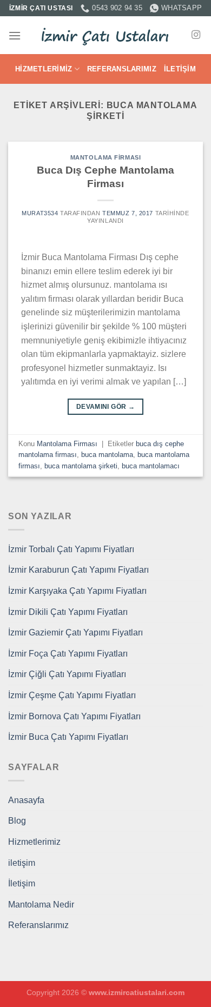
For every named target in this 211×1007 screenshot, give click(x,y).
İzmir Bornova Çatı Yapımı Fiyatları (74, 716)
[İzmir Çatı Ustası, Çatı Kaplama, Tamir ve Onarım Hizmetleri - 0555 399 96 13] (105, 36)
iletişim (21, 862)
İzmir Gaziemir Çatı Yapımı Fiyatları (75, 632)
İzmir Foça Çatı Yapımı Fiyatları (68, 653)
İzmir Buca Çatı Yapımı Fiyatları (68, 736)
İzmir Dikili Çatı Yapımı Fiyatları (68, 612)
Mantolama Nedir (41, 904)
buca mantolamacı (151, 466)
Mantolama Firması (105, 157)
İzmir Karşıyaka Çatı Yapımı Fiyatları (77, 590)
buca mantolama (107, 455)
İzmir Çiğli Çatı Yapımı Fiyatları (67, 674)
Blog (17, 820)
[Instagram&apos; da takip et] (196, 35)
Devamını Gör (105, 406)
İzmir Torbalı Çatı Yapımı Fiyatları (71, 549)
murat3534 (40, 213)
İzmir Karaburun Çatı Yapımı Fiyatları (78, 569)
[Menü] (14, 35)
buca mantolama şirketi (80, 466)
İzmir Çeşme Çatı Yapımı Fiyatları (72, 695)
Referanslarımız (121, 69)
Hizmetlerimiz (43, 69)
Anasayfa (26, 800)
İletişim (180, 69)
